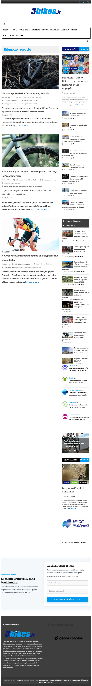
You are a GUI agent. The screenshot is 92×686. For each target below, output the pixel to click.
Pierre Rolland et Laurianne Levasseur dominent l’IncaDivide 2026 (73, 139)
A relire (19, 35)
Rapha (34, 267)
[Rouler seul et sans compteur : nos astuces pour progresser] (67, 335)
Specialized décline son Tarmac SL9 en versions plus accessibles (74, 153)
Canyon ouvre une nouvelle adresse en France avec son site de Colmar (73, 205)
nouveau (22, 104)
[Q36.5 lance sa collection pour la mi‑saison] (65, 190)
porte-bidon (29, 104)
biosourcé (7, 186)
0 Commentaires (48, 180)
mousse (72, 402)
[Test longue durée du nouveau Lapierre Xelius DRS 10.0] (67, 279)
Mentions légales (55, 680)
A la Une (66, 68)
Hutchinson (24, 186)
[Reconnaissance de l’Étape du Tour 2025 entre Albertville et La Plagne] (67, 264)
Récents (78, 221)
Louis (71, 378)
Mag (13, 30)
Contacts (50, 682)
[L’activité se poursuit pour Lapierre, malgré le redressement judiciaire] (65, 176)
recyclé (35, 104)
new (18, 104)
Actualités (74, 68)
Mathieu (72, 366)
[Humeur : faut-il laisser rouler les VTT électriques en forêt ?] (67, 233)
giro (21, 267)
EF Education (15, 267)
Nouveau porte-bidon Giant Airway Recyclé (25, 93)
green (19, 186)
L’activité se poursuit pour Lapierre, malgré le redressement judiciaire (75, 179)
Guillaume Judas (75, 390)
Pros (81, 68)
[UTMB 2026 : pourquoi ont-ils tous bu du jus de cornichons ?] (67, 304)
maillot (25, 267)
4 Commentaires (10, 101)
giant (9, 104)
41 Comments (79, 284)
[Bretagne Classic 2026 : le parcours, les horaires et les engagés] (75, 64)
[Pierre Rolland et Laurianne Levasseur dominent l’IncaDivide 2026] (65, 137)
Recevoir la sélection (67, 599)
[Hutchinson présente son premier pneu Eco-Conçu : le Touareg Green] (30, 150)
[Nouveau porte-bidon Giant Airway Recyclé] (30, 72)
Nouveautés (8, 35)
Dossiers (36, 30)
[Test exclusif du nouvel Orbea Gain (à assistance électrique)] (67, 292)
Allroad (65, 30)
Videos (74, 30)
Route (45, 30)
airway (6, 104)
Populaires (68, 221)
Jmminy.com (43, 680)
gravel (15, 186)
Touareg (39, 186)
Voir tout (84, 49)
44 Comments (78, 256)
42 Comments (80, 271)
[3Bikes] (20, 633)
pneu (30, 186)
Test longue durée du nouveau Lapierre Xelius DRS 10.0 (81, 279)
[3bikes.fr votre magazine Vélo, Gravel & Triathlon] (4, 24)
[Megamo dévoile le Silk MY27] (65, 125)
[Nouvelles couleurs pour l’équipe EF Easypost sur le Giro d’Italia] (30, 234)
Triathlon (54, 30)
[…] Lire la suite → (22, 125)
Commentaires (70, 225)
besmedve (73, 415)
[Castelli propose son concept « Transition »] (65, 165)
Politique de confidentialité (72, 680)
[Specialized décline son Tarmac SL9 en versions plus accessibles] (65, 151)
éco (11, 186)
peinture (29, 267)
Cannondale (7, 267)
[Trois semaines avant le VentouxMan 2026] (65, 113)
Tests (5, 30)
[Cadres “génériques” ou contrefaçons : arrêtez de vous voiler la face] (67, 249)
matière (14, 104)
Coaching (23, 30)
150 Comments (79, 241)
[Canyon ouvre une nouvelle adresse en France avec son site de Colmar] (65, 202)
